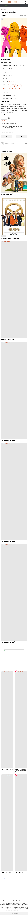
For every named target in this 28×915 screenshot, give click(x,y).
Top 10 (25, 3)
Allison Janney (12, 123)
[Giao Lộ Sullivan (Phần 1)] (14, 592)
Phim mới (3, 192)
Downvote (21, 136)
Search (22, 5)
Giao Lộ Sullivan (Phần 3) (8, 440)
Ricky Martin (11, 127)
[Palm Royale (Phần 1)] (14, 173)
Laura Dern (19, 126)
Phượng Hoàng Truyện (6, 872)
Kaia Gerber (4, 126)
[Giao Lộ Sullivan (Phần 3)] (14, 390)
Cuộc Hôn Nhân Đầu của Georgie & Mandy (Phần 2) (20, 770)
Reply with (26, 143)
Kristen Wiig (12, 126)
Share (2, 19)
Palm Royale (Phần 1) (7, 194)
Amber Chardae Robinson (8, 125)
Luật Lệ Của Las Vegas (7, 339)
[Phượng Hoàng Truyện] (7, 822)
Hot (16, 671)
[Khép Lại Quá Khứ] (21, 822)
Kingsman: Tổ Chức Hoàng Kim (10, 238)
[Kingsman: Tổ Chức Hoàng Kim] (14, 217)
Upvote (6, 136)
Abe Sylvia (4, 123)
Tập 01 (3, 120)
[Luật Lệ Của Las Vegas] (14, 289)
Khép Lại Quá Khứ (19, 872)
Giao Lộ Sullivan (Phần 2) (8, 541)
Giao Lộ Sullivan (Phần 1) (8, 642)
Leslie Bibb (4, 127)
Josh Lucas (19, 125)
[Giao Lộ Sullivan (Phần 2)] (14, 491)
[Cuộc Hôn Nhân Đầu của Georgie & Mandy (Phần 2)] (21, 719)
